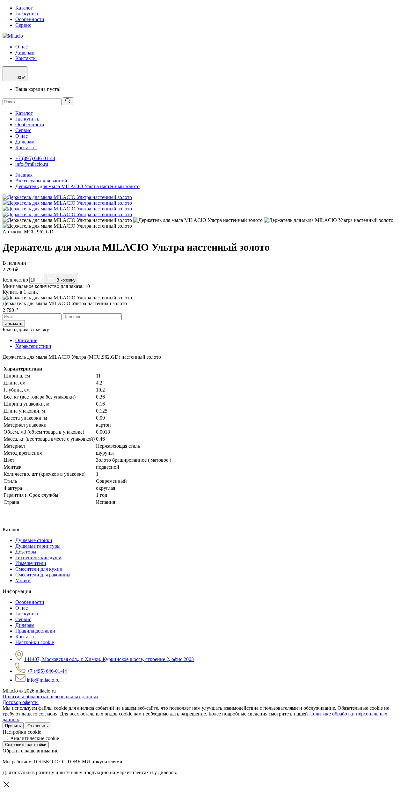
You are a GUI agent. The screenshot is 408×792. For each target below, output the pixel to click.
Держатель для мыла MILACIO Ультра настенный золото (77, 186)
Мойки (23, 580)
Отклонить (37, 725)
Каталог (24, 8)
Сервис (23, 25)
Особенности (29, 19)
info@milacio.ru (31, 164)
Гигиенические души (38, 557)
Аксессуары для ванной (41, 180)
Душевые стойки (33, 540)
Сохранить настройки (25, 744)
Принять (13, 725)
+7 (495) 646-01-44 (35, 158)
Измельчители (30, 563)
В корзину (65, 280)
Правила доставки (35, 631)
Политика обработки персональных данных (50, 696)
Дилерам (24, 52)
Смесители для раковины (42, 574)
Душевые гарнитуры (38, 546)
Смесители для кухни (38, 569)
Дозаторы (25, 551)
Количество (15, 279)
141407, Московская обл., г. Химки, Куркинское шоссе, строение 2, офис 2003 (109, 659)
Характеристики (33, 346)
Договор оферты (21, 702)
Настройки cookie (34, 642)
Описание (26, 340)
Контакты (26, 58)
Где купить (27, 13)
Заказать (13, 323)
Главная (24, 175)
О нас (21, 46)
